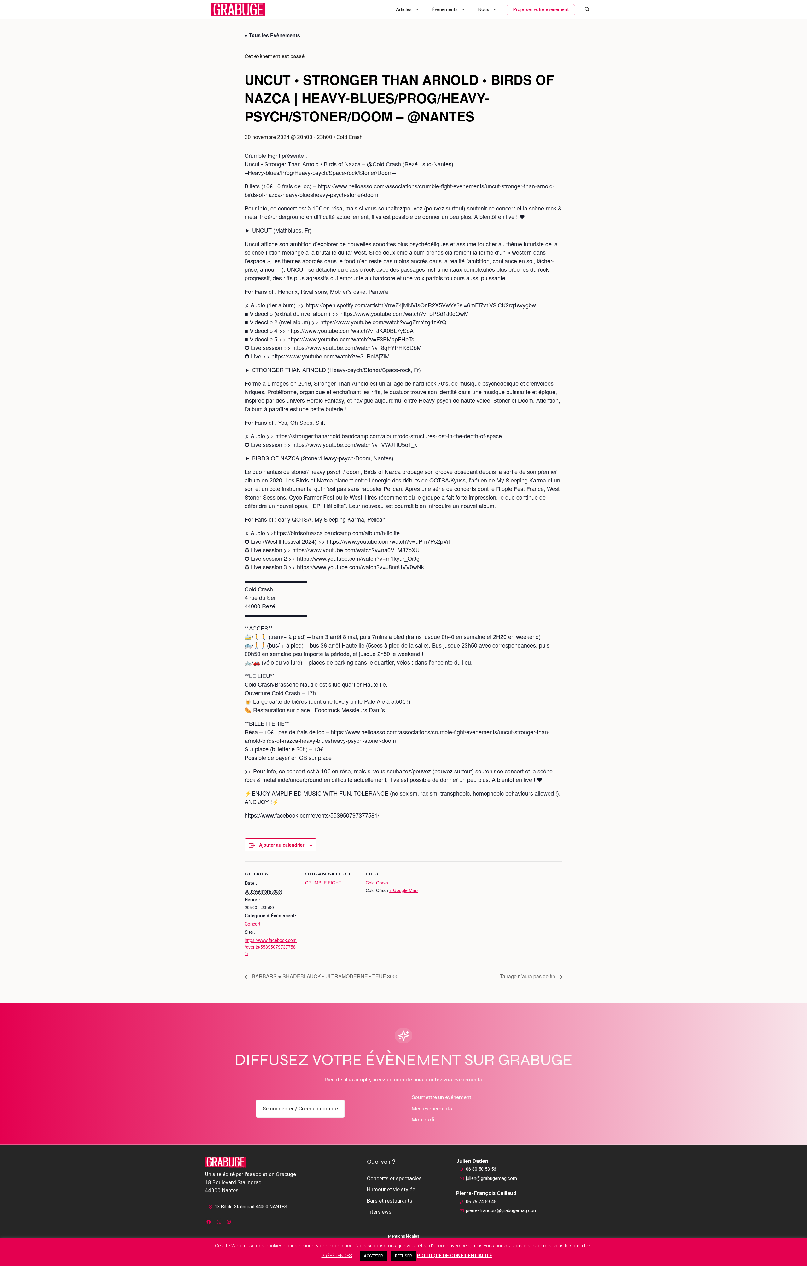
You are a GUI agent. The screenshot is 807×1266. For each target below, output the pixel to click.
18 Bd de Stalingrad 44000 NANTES (251, 1207)
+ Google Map (403, 890)
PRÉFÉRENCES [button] (337, 1255)
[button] (587, 9)
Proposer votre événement (541, 9)
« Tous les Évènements (272, 35)
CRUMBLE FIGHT (323, 882)
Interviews (379, 1212)
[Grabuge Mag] (238, 9)
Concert (252, 923)
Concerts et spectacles (394, 1178)
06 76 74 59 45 (481, 1201)
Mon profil (424, 1119)
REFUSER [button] (403, 1255)
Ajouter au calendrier (281, 845)
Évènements (445, 9)
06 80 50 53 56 (481, 1169)
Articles (404, 9)
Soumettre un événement (441, 1097)
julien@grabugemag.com (491, 1178)
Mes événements (432, 1108)
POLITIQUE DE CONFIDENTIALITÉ (454, 1255)
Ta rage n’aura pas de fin (528, 976)
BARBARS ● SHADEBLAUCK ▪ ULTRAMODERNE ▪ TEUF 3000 (324, 976)
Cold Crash (377, 882)
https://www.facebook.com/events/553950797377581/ (271, 946)
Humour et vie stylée (391, 1189)
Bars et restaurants (389, 1201)
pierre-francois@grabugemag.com (501, 1210)
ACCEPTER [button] (373, 1255)
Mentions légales (403, 1236)
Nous (483, 9)
